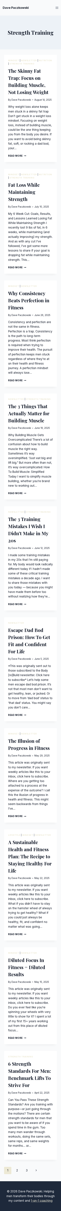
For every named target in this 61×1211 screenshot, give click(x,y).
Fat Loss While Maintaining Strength (24, 192)
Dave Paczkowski (21, 99)
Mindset (13, 60)
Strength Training (21, 63)
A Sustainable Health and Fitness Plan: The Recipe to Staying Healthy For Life (30, 856)
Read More (17, 155)
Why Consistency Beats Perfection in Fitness (28, 300)
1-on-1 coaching (42, 1200)
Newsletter (29, 60)
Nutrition (45, 60)
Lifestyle (14, 835)
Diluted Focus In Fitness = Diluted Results (26, 967)
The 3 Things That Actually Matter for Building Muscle (28, 413)
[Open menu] (57, 7)
